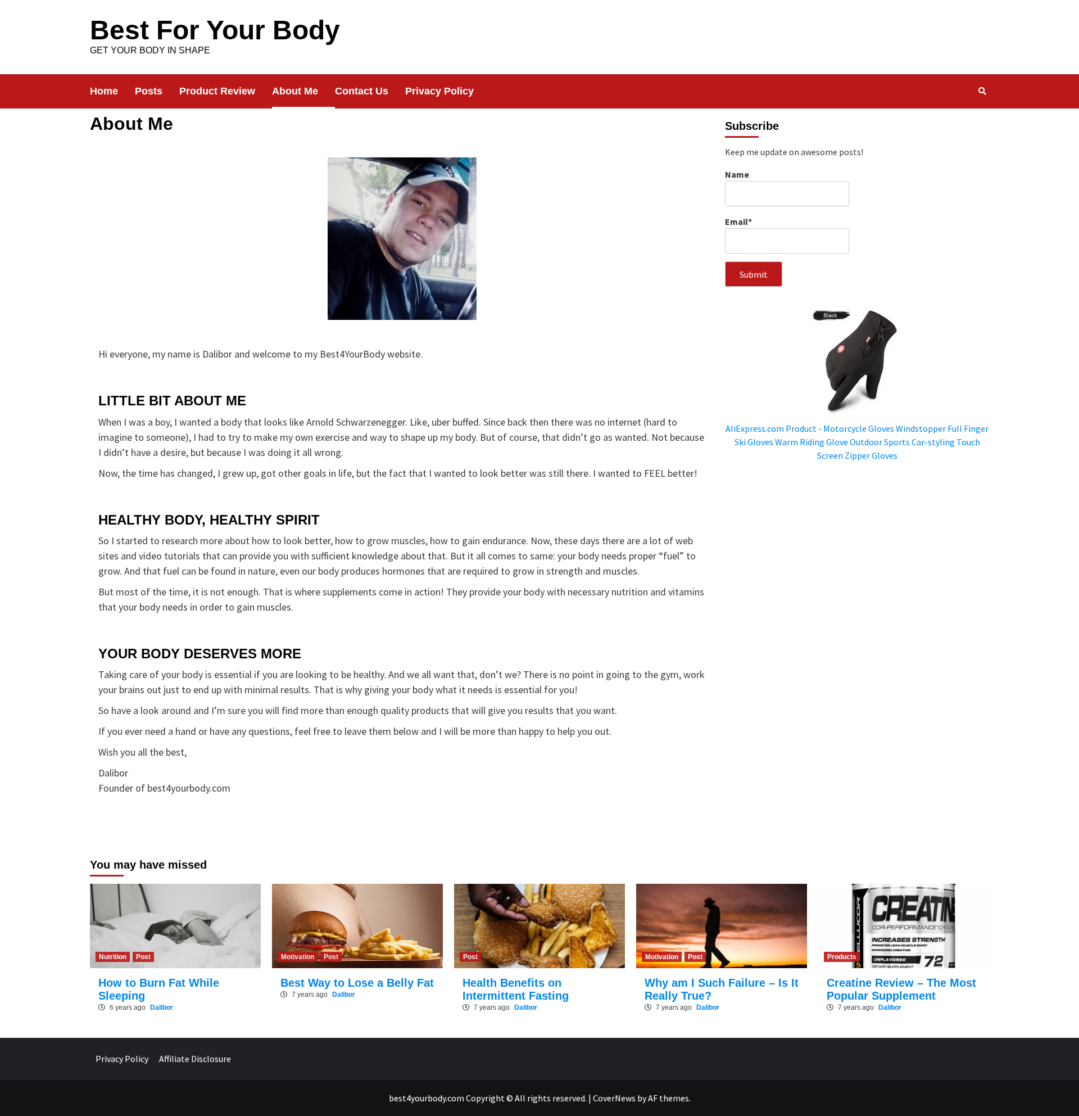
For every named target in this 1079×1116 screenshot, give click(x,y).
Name (737, 174)
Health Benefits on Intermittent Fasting (516, 989)
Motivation (297, 957)
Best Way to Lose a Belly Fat (357, 983)
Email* (738, 221)
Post (143, 957)
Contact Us (361, 91)
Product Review (217, 91)
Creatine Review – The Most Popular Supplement (901, 989)
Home (104, 91)
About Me (295, 91)
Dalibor (161, 1007)
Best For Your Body (215, 30)
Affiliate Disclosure (195, 1058)
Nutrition (112, 957)
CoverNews (614, 1098)
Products (841, 957)
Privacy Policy (439, 91)
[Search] (982, 91)
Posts (148, 91)
